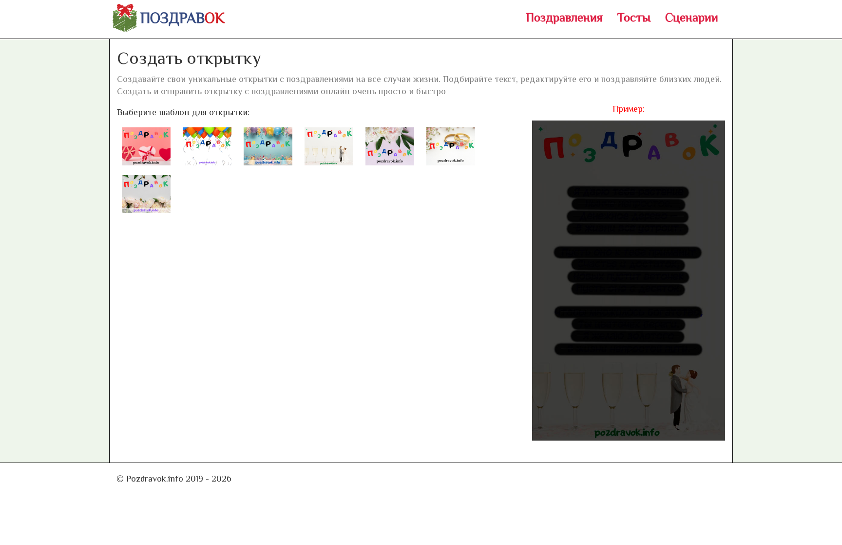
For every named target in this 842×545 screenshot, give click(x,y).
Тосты (634, 17)
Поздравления (564, 17)
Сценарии (691, 17)
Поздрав (182, 18)
